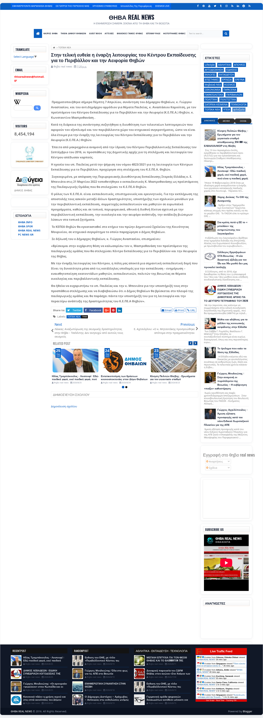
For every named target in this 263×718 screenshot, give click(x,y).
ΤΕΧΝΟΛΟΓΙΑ (239, 104)
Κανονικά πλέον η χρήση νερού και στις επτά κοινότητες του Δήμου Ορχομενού (44, 699)
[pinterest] (203, 6)
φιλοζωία (239, 109)
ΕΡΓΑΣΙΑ (227, 79)
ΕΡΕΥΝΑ (239, 79)
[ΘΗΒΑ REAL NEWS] (38, 33)
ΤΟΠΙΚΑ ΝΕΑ (73, 316)
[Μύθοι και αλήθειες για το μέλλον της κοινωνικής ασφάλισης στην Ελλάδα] (210, 323)
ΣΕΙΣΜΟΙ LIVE (162, 6)
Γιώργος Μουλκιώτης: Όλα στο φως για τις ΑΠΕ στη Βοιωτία (106, 671)
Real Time (220, 700)
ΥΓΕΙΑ (226, 109)
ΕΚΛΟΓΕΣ (210, 74)
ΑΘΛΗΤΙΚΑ (224, 64)
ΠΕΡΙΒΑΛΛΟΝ (234, 94)
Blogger (247, 711)
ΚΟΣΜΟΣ (229, 84)
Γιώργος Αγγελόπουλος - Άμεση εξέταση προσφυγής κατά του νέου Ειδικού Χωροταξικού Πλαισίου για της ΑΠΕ (226, 417)
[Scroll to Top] (131, 714)
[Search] (226, 33)
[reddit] (244, 6)
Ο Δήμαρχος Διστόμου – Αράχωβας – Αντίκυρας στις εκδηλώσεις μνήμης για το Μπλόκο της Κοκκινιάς (107, 699)
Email (168, 310)
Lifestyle (210, 64)
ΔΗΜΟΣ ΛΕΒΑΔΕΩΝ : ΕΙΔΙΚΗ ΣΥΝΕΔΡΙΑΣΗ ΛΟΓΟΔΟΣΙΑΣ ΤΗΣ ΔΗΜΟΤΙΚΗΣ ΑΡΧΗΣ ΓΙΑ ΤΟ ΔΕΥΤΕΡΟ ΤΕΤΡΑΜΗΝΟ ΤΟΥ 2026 (226, 293)
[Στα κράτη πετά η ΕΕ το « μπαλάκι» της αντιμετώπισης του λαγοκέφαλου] (210, 226)
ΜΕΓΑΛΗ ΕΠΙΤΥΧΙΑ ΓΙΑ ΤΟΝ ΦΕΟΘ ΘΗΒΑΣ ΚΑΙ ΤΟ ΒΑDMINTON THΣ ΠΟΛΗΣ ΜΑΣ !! (167, 660)
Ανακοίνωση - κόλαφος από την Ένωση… (221, 696)
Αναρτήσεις (215, 461)
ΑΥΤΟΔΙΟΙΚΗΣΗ (214, 69)
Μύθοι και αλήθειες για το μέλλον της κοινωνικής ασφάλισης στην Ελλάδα (232, 323)
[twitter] (215, 6)
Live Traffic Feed (221, 651)
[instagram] (226, 6)
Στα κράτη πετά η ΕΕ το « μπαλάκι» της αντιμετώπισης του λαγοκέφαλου (232, 227)
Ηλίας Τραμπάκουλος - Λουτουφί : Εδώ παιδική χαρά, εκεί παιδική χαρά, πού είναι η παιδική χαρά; (75, 379)
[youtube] (209, 6)
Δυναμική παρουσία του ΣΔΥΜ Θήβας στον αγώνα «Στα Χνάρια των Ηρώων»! (168, 673)
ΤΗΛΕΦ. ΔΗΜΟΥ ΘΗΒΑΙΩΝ (73, 33)
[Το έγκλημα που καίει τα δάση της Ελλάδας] (210, 352)
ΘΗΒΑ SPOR (25, 226)
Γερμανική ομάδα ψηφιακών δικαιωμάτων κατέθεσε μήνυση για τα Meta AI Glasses (167, 699)
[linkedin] (238, 6)
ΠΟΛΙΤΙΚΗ (211, 99)
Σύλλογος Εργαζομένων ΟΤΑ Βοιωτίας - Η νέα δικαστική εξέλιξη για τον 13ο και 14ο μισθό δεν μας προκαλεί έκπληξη (226, 259)
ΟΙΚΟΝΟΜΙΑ (212, 89)
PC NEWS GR (25, 234)
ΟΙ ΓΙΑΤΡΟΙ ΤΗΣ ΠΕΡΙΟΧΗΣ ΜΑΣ (72, 6)
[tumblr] (221, 6)
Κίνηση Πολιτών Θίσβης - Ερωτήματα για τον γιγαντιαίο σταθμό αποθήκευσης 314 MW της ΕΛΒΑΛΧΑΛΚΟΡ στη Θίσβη (226, 138)
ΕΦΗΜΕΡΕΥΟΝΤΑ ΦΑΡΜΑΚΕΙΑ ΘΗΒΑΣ (32, 6)
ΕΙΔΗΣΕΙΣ (231, 69)
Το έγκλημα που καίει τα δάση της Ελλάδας (231, 350)
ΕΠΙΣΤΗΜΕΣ (212, 79)
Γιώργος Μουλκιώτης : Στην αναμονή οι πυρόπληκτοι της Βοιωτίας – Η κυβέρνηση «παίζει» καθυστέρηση (225, 380)
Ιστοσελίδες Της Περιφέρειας (136, 6)
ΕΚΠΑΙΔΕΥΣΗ (226, 74)
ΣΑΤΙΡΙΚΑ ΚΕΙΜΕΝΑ (216, 104)
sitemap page (153, 33)
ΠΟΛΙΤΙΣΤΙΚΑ (228, 99)
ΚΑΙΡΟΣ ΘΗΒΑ (50, 33)
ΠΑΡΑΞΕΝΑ (229, 89)
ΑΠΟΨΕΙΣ (239, 64)
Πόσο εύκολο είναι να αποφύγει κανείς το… (221, 665)
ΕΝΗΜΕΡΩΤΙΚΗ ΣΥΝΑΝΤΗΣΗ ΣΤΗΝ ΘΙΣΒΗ (105, 684)
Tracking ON (231, 700)
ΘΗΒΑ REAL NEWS (131, 16)
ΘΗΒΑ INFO (25, 222)
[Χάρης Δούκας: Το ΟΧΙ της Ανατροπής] (210, 201)
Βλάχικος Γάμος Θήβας (130, 33)
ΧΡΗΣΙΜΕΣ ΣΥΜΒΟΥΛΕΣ (104, 6)
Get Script (210, 700)
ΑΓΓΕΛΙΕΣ (109, 33)
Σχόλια (212, 467)
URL (192, 310)
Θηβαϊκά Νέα (213, 84)
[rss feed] (249, 6)
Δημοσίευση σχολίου (64, 406)
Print (180, 310)
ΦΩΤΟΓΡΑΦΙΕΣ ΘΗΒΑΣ (174, 33)
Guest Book (95, 33)
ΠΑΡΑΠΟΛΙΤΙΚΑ (214, 94)
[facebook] (198, 6)
